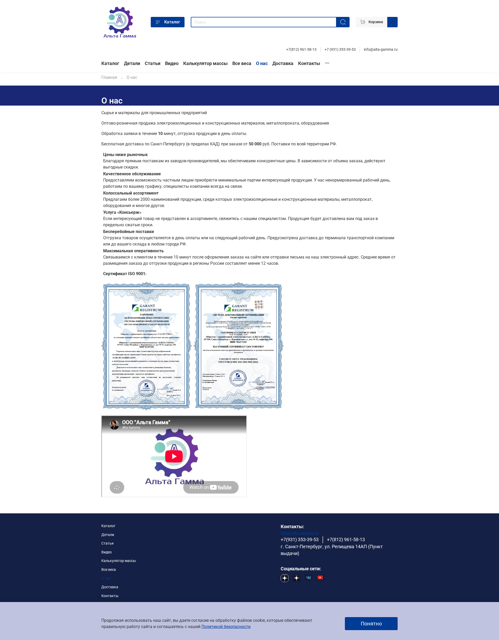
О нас (262, 63)
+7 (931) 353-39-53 (340, 49)
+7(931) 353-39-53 (300, 539)
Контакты (309, 63)
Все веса (241, 63)
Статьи (152, 63)
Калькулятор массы (205, 63)
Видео (172, 63)
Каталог (172, 22)
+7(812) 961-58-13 (301, 49)
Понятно (371, 623)
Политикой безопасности (226, 626)
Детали (132, 63)
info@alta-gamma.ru (381, 49)
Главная (109, 77)
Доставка (282, 63)
